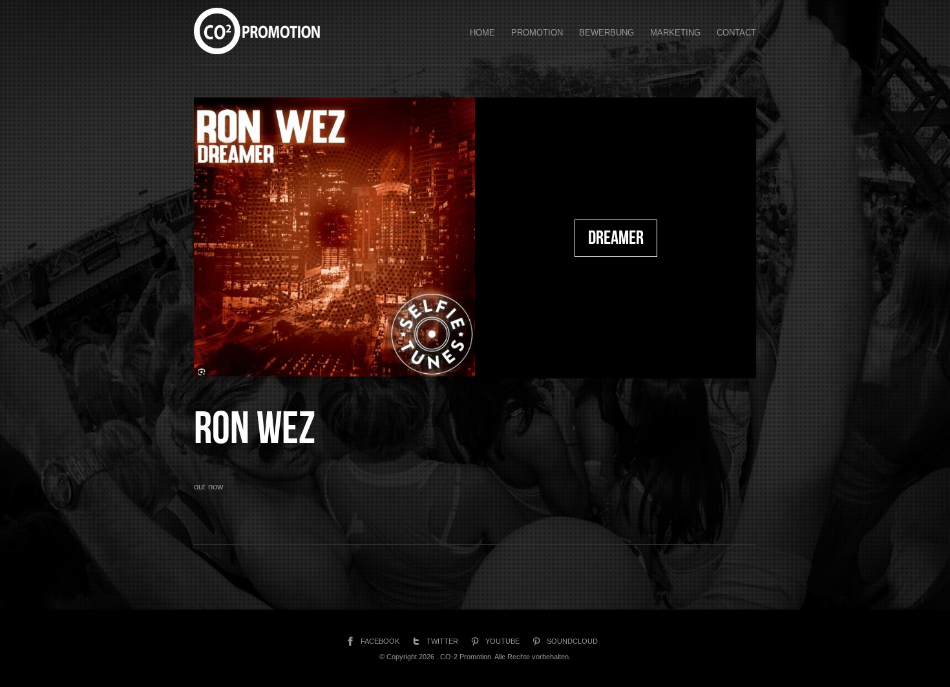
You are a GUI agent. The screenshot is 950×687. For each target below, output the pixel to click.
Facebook (380, 641)
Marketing (675, 32)
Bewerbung (606, 32)
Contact (736, 32)
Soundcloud (572, 641)
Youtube (502, 641)
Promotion (537, 32)
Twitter (442, 641)
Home (482, 32)
